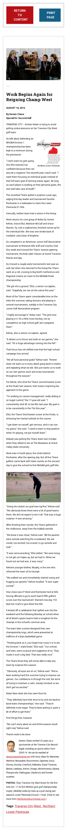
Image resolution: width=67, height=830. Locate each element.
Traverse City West (28, 806)
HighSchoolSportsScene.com (31, 799)
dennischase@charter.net (18, 756)
